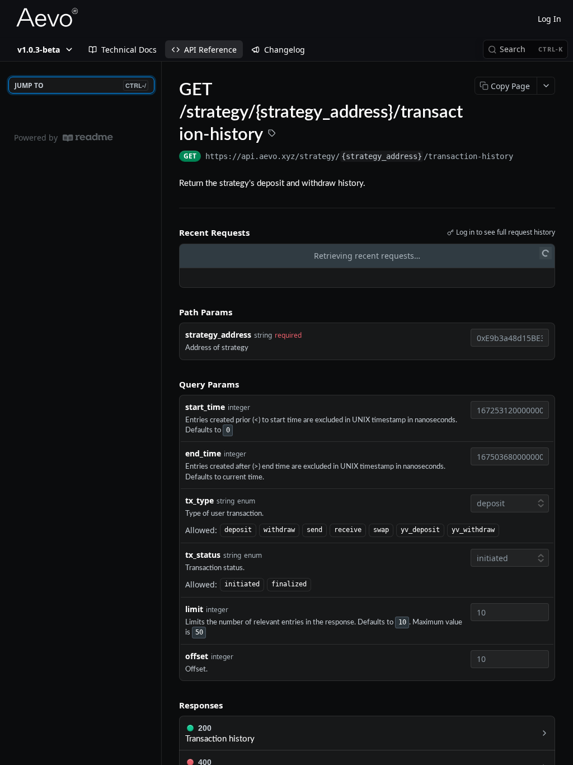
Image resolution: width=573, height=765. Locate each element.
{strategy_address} (381, 156)
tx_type (199, 500)
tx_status (202, 554)
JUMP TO (80, 85)
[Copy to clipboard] (524, 157)
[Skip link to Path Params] (171, 312)
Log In (549, 18)
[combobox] (510, 338)
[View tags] (272, 134)
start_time (205, 407)
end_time (203, 453)
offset (196, 656)
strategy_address (218, 334)
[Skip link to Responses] (171, 705)
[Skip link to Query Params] (171, 384)
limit (194, 609)
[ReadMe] (88, 137)
